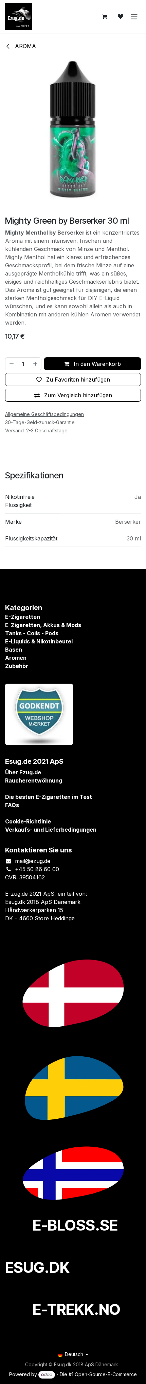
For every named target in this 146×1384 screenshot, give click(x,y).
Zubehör (16, 666)
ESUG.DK (37, 1267)
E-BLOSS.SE (75, 1225)
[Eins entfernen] (11, 364)
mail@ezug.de (32, 861)
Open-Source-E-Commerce (106, 1374)
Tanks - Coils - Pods (31, 633)
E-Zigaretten (22, 616)
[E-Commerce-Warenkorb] (104, 16)
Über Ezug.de (23, 772)
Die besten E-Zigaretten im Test (48, 796)
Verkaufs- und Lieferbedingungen (50, 829)
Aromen (15, 657)
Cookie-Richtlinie (28, 821)
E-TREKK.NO (77, 1309)
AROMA (24, 46)
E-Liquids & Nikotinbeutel (39, 641)
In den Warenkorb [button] (96, 363)
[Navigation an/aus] (134, 16)
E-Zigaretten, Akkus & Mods (43, 625)
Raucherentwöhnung (33, 780)
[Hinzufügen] (35, 364)
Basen (13, 649)
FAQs (12, 805)
